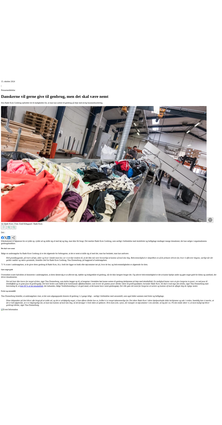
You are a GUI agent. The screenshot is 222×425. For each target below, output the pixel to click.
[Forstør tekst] (9, 227)
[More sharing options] (13, 238)
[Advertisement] (11, 39)
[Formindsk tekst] (14, 227)
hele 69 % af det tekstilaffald (31, 286)
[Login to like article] (210, 220)
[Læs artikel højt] (3, 227)
